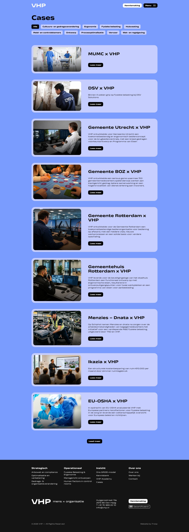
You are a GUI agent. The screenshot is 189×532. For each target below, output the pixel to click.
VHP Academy (104, 479)
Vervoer (113, 33)
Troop (155, 524)
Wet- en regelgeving (134, 33)
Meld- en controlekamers (47, 33)
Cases (99, 482)
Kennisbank (102, 475)
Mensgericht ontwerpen (77, 478)
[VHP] (39, 5)
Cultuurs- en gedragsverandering (61, 26)
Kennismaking (132, 5)
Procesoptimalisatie (92, 33)
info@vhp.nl (102, 508)
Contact (133, 479)
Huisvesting (132, 26)
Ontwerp (71, 33)
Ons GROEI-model (106, 472)
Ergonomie (90, 26)
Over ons (133, 472)
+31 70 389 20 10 (107, 505)
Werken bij (134, 475)
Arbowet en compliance (45, 472)
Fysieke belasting (111, 26)
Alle (35, 26)
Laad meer (94, 441)
